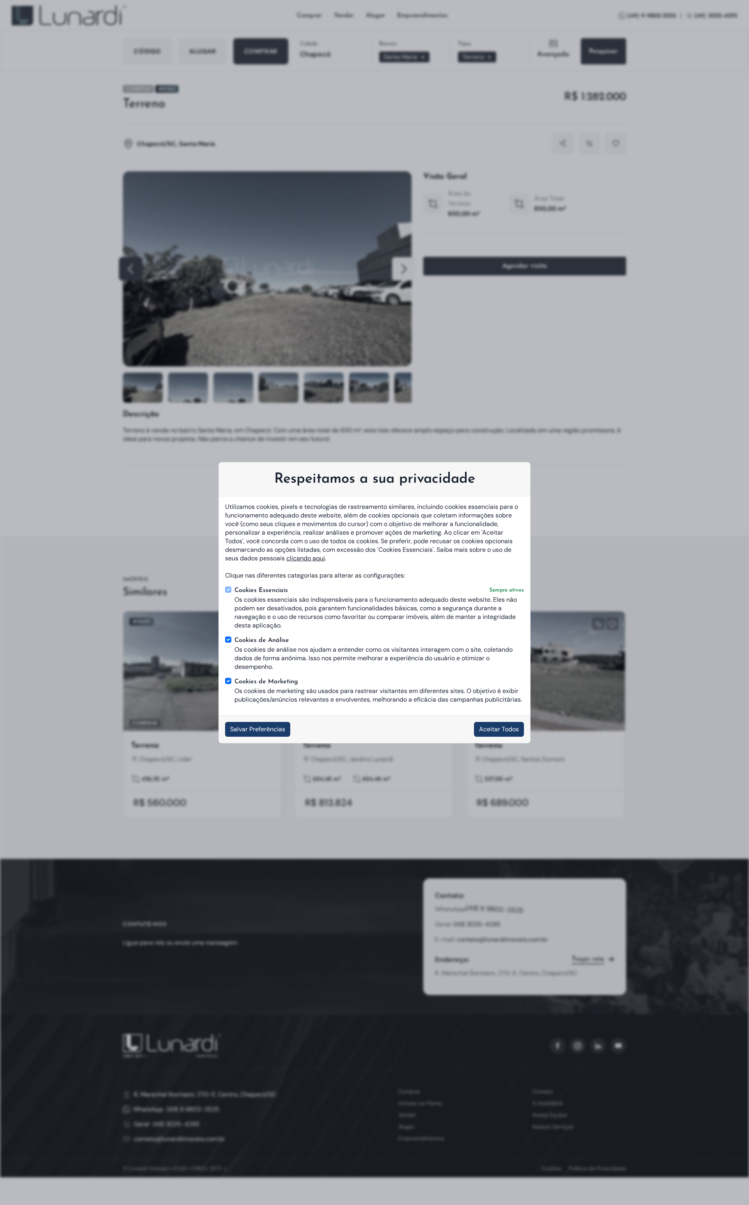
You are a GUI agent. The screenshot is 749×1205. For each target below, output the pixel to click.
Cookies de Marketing (266, 682)
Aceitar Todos (499, 729)
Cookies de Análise (261, 640)
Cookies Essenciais (379, 590)
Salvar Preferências (257, 729)
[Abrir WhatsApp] (729, 1185)
